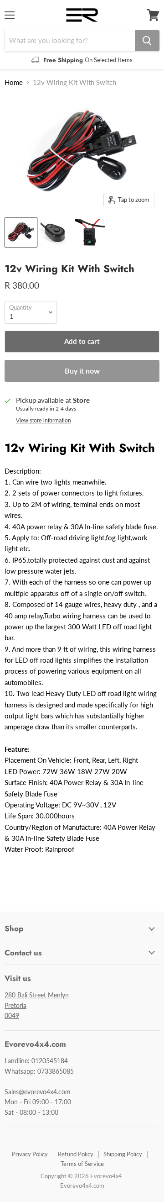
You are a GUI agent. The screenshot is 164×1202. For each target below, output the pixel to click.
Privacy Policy (30, 1154)
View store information (43, 420)
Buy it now (82, 370)
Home (14, 82)
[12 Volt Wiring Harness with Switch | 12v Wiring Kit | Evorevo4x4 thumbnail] (21, 232)
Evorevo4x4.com (82, 1185)
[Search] (147, 40)
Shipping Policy (122, 1154)
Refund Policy (75, 1154)
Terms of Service (82, 1163)
